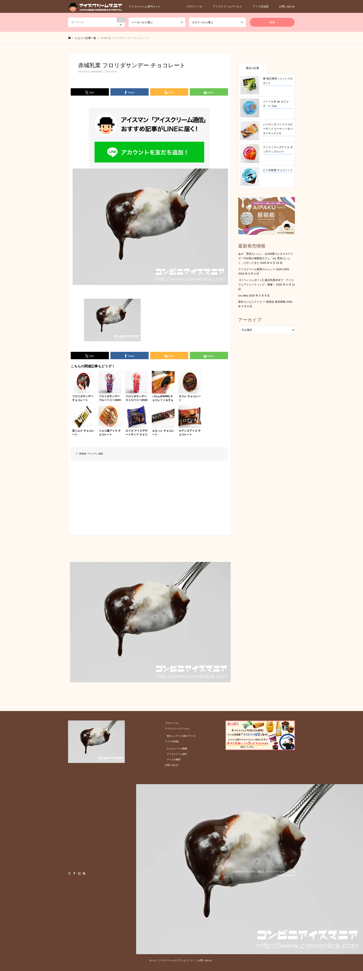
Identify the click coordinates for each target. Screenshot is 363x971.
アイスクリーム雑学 (177, 754)
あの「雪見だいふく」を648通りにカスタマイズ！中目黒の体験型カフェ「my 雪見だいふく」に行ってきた (265, 258)
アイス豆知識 (260, 6)
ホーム (152, 960)
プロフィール (194, 6)
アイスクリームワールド (227, 6)
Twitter (69, 873)
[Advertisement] (149, 496)
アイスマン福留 (95, 453)
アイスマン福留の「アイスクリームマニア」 (268, 871)
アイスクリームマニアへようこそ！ (177, 960)
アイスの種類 (173, 759)
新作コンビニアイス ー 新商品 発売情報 (261, 301)
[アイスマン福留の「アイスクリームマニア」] (249, 952)
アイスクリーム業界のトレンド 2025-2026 (263, 269)
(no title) (243, 295)
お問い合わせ (287, 6)
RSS (84, 873)
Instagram (79, 873)
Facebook (74, 873)
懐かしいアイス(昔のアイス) (181, 736)
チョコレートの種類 (177, 748)
